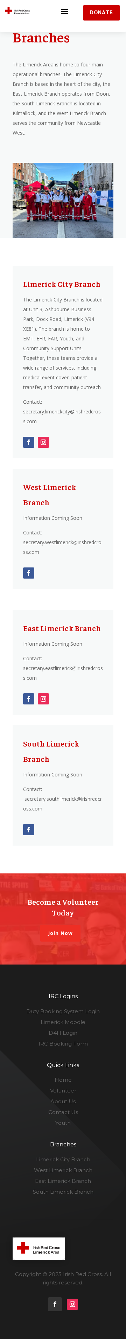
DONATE (101, 12)
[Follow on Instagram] (43, 442)
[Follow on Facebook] (28, 442)
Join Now (60, 933)
